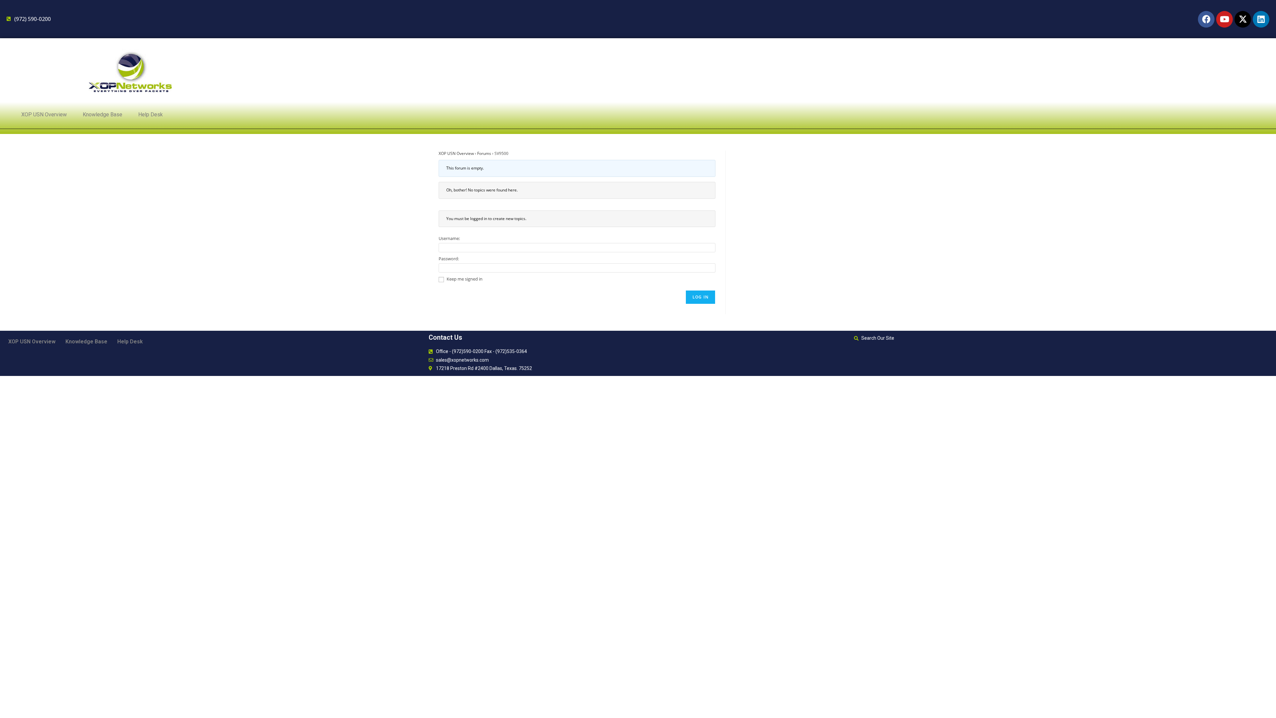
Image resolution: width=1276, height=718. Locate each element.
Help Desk (150, 114)
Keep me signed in (464, 279)
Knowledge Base (102, 114)
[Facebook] (1206, 19)
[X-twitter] (1242, 19)
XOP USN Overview (44, 114)
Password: (449, 259)
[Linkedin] (1261, 19)
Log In (700, 297)
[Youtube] (1224, 19)
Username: (449, 238)
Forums (484, 153)
